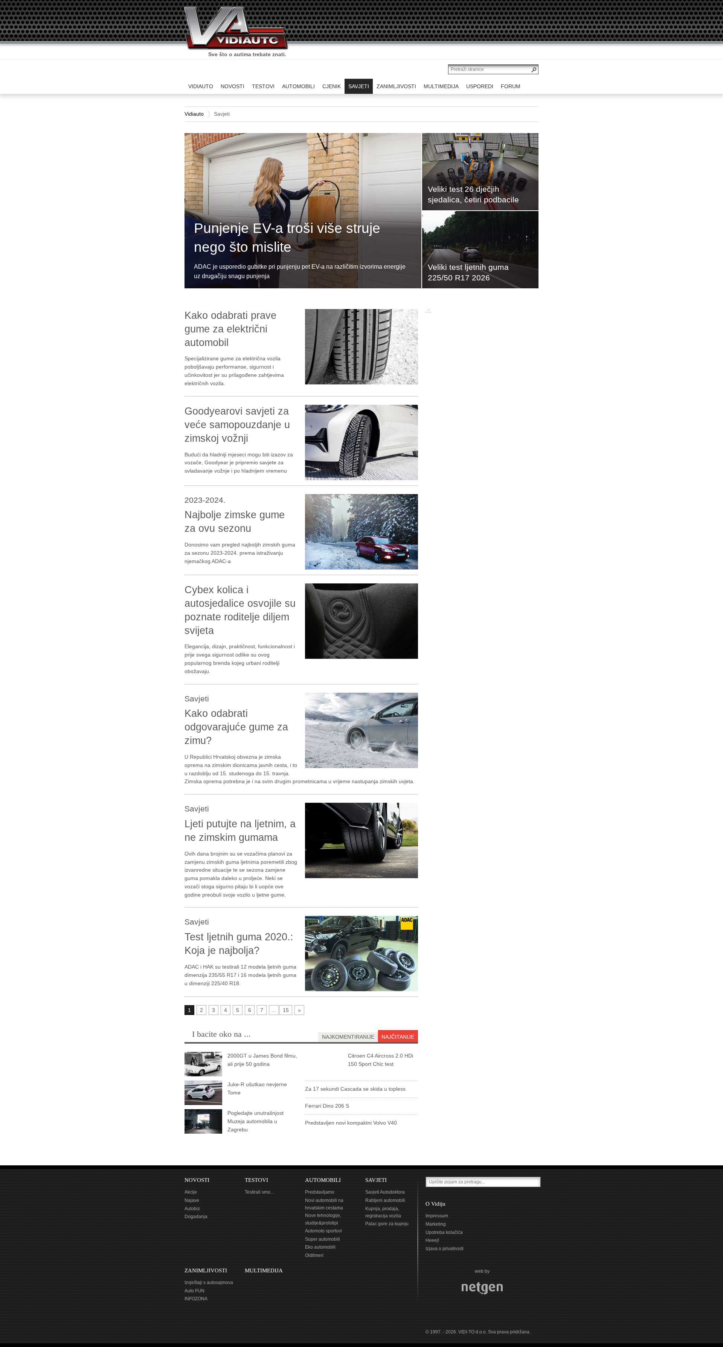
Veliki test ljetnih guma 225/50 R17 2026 (468, 272)
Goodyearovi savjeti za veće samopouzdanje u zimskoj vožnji (237, 425)
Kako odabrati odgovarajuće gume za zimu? (236, 727)
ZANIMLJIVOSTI (206, 1270)
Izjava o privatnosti (445, 1248)
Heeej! (432, 1240)
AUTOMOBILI (323, 1180)
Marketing (436, 1224)
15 (286, 1010)
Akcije (191, 1192)
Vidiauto (194, 114)
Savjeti (197, 698)
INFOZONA (196, 1298)
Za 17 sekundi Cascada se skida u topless (355, 1089)
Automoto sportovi (323, 1231)
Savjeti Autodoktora (385, 1192)
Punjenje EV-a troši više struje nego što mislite (287, 237)
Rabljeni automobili (385, 1200)
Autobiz (192, 1208)
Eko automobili (320, 1247)
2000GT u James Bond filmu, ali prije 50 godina (262, 1060)
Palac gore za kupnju (387, 1223)
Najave (192, 1200)
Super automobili (322, 1239)
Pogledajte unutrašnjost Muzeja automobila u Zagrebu (255, 1121)
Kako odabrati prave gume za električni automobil (230, 329)
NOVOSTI (197, 1180)
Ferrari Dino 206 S (327, 1106)
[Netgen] (482, 1288)
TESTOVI (256, 1180)
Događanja (196, 1216)
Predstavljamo (319, 1192)
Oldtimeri (314, 1255)
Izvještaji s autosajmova (209, 1282)
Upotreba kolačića (444, 1232)
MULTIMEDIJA (264, 1270)
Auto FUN (194, 1290)
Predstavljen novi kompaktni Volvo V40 (351, 1123)
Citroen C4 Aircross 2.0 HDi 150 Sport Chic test (380, 1060)
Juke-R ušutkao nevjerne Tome (257, 1088)
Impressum (437, 1215)
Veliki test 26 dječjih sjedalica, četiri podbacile (473, 194)
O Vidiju (435, 1204)
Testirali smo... (259, 1192)
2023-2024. (205, 500)
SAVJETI (376, 1180)
